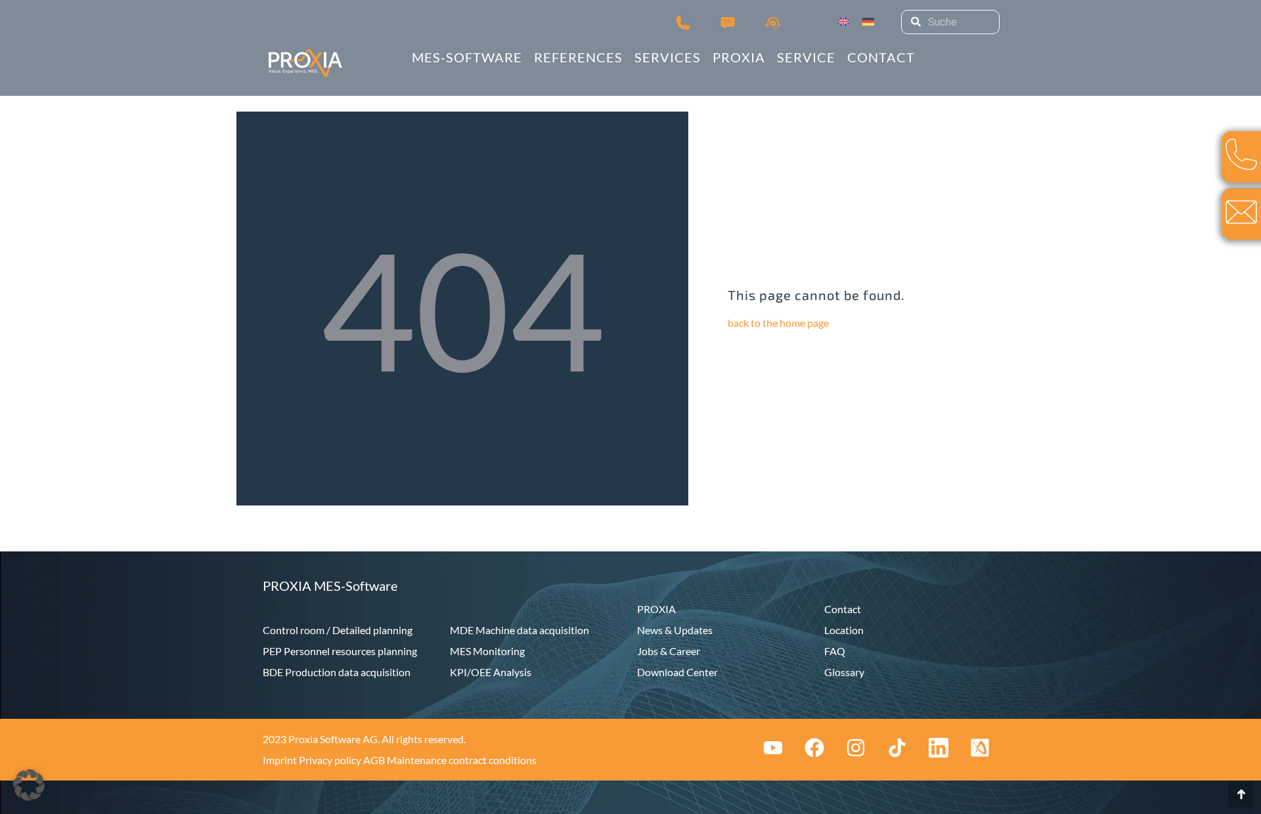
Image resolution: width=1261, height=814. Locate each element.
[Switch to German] (868, 22)
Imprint (280, 760)
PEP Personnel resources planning (340, 651)
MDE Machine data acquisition (519, 630)
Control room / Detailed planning (337, 630)
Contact (842, 609)
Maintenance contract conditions (462, 760)
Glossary (844, 672)
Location (844, 630)
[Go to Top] (1241, 794)
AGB (374, 760)
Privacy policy (330, 760)
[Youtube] (773, 747)
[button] (29, 785)
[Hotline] (773, 21)
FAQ (834, 651)
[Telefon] (683, 21)
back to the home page (778, 322)
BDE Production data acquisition (336, 672)
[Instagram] (856, 747)
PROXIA (656, 609)
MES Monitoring (487, 651)
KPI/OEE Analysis (490, 672)
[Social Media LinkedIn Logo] (938, 747)
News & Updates (675, 630)
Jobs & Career (668, 651)
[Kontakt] (727, 21)
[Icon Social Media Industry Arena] (980, 747)
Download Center (677, 672)
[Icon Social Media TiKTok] (897, 747)
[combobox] (950, 22)
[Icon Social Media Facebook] (814, 747)
